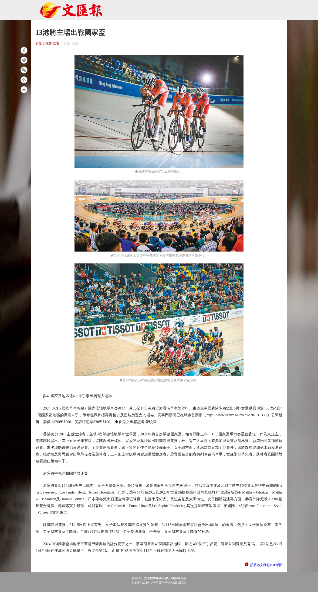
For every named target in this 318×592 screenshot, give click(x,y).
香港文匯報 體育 (47, 44)
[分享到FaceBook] (23, 50)
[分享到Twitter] (23, 60)
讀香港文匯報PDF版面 (266, 565)
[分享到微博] (23, 79)
